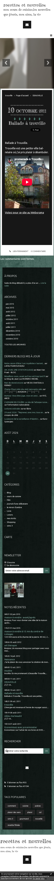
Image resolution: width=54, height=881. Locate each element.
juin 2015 (10, 304)
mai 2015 (10, 308)
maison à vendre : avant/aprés (19, 617)
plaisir (29, 812)
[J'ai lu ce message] (51, 874)
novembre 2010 (13, 335)
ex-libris (27, 409)
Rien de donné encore (13, 383)
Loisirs (10, 515)
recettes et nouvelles (24, 5)
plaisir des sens (14, 812)
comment (12, 806)
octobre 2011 (12, 319)
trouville (8, 704)
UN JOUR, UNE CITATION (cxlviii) (18, 370)
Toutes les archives (15, 344)
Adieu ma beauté (13, 716)
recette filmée (14, 825)
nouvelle (38, 819)
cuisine (25, 806)
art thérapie (10, 645)
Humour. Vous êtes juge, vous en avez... (21, 396)
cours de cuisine (14, 496)
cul (40, 812)
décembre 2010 (13, 331)
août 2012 (10, 311)
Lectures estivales (12, 409)
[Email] (27, 24)
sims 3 (10, 526)
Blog (9, 493)
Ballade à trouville (13, 693)
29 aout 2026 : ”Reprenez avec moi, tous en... (24, 412)
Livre (9, 511)
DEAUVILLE (10, 682)
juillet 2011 (11, 327)
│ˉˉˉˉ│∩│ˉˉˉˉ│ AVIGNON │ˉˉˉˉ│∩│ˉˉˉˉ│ (21, 392)
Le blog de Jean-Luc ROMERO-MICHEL (21, 379)
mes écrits (11, 518)
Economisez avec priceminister (20, 727)
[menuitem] (9, 95)
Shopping (11, 522)
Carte (8, 536)
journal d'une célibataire (17, 504)
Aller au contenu (10, 2)
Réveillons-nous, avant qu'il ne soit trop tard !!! (24, 376)
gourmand (24, 819)
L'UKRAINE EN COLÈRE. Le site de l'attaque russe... (26, 402)
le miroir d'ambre (14, 507)
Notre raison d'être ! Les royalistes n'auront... (24, 363)
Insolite (8, 670)
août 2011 (10, 323)
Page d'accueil (22, 95)
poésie (38, 806)
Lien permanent (20, 251)
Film (8, 500)
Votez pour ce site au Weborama (24, 212)
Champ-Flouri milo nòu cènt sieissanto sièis (23, 389)
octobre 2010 (12, 339)
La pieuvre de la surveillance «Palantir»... (22, 419)
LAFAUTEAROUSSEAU (14, 366)
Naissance (9, 659)
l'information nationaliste (18, 405)
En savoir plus (38, 878)
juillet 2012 (11, 315)
